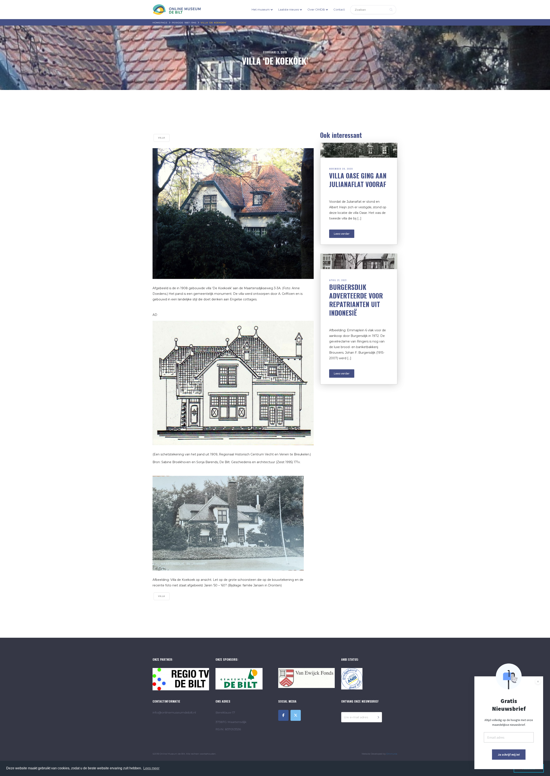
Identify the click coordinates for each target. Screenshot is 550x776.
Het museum (261, 9)
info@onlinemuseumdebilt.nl (174, 712)
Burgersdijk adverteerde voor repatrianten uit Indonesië (356, 300)
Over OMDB (316, 9)
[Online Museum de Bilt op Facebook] (283, 715)
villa (161, 137)
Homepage (160, 22)
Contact (339, 9)
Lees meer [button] (151, 768)
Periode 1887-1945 (184, 22)
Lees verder (342, 233)
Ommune (391, 753)
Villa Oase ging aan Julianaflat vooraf (358, 180)
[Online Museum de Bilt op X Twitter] (295, 715)
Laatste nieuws (288, 9)
